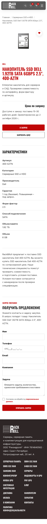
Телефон (7, 343)
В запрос (23, 127)
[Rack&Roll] (12, 6)
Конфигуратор (10, 475)
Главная (6, 17)
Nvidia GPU (8, 480)
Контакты (29, 502)
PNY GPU (28, 480)
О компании (9, 502)
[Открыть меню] (42, 5)
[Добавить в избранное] (39, 33)
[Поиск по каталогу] (25, 6)
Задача (6, 379)
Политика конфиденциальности (13, 509)
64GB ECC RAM (30, 466)
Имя (4, 331)
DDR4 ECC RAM (30, 461)
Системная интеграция (8, 487)
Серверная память (12, 461)
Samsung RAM (9, 470)
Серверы (28, 470)
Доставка (7, 493)
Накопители (30, 493)
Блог (26, 485)
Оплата (6, 497)
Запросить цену (23, 135)
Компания (7, 367)
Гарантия (28, 497)
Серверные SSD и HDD (22, 17)
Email (5, 355)
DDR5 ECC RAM (9, 466)
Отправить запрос (23, 408)
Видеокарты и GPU (33, 475)
